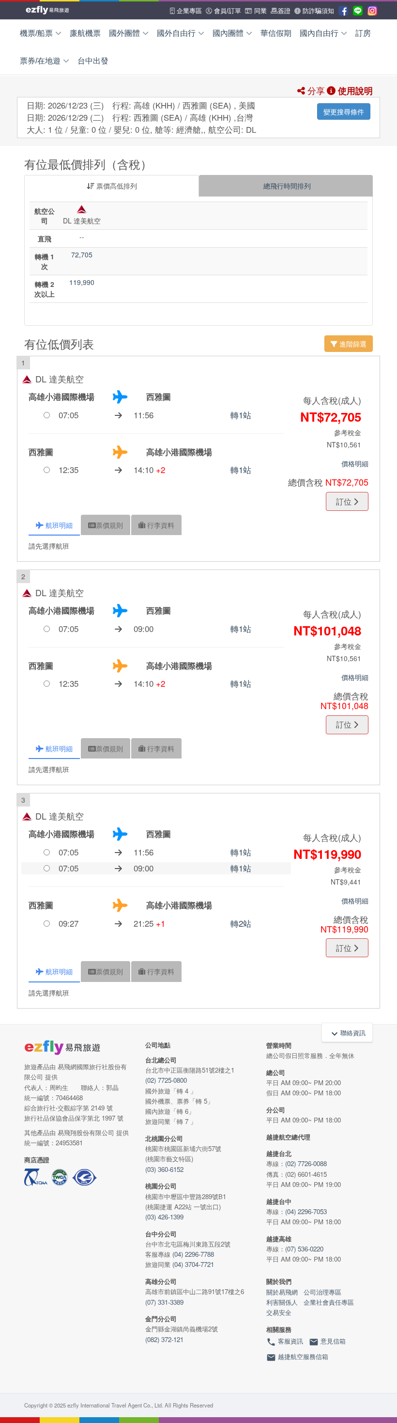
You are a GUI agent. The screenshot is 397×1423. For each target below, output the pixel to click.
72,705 (81, 254)
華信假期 (275, 33)
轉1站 (240, 415)
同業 (259, 11)
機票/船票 (36, 33)
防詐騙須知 (317, 11)
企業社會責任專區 (329, 1302)
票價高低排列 (115, 185)
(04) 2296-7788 (193, 1254)
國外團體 (124, 33)
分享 (315, 90)
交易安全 (278, 1312)
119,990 (81, 282)
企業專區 (188, 11)
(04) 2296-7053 (306, 1211)
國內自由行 (319, 33)
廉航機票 (85, 33)
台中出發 (92, 61)
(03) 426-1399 (164, 1216)
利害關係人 (282, 1302)
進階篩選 (351, 343)
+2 (160, 469)
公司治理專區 (322, 1292)
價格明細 (354, 463)
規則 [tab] (109, 525)
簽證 (284, 11)
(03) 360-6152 (164, 1169)
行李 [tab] (159, 525)
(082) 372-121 (164, 1339)
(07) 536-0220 (304, 1248)
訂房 (363, 33)
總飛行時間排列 (286, 185)
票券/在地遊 (40, 61)
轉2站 (240, 923)
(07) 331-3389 (164, 1302)
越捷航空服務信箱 (297, 1357)
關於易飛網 (282, 1292)
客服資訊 (284, 1342)
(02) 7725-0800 (166, 1080)
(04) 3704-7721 (193, 1264)
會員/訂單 (226, 11)
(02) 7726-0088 (306, 1163)
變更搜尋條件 (343, 111)
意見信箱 (327, 1342)
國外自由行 (176, 33)
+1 (160, 923)
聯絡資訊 (347, 1034)
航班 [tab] (58, 525)
